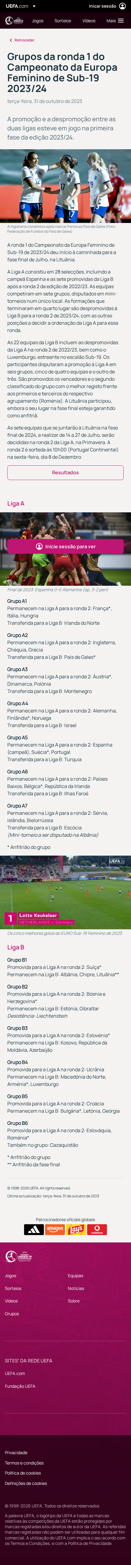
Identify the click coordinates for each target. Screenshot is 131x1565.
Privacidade (16, 1452)
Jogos (10, 1275)
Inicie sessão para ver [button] (70, 546)
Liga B (15, 947)
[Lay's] (76, 1229)
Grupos (12, 1313)
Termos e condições (24, 1463)
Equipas (75, 1275)
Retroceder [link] (24, 40)
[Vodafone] (97, 1229)
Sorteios (13, 1288)
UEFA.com (15, 1373)
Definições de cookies (26, 1483)
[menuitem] (38, 20)
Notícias (76, 1288)
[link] (37, 20)
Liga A (15, 503)
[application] (65, 892)
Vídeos (11, 1301)
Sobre (74, 1301)
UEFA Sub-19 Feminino (14, 20)
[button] (114, 20)
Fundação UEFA (20, 1386)
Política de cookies (23, 1473)
